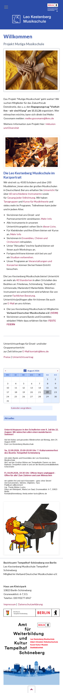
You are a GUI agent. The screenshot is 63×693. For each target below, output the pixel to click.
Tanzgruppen (11, 201)
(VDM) (54, 312)
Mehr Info (46, 218)
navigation (6, 7)
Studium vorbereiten (21, 257)
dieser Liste (49, 226)
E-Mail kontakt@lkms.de (35, 351)
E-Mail (11, 303)
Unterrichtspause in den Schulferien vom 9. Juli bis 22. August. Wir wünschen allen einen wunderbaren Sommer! (31, 432)
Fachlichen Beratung (23, 295)
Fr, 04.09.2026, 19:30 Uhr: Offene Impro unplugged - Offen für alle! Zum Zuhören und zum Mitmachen (29, 474)
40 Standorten (24, 280)
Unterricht (49, 190)
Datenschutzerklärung (30, 604)
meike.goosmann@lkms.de (39, 118)
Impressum (10, 604)
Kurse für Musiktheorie (35, 201)
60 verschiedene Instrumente (25, 193)
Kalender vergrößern (21, 408)
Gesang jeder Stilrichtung (21, 197)
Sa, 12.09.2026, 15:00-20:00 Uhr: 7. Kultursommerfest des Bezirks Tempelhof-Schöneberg (31, 451)
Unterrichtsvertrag (22, 356)
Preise (7, 356)
